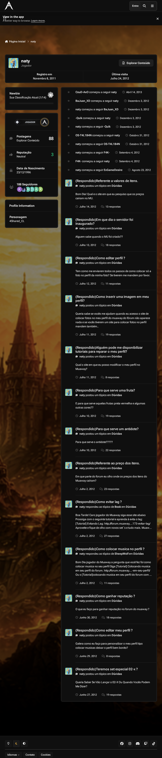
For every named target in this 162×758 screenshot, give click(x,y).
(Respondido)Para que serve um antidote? (106, 429)
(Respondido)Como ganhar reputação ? (105, 596)
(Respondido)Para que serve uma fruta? (105, 390)
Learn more (7, 19)
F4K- (107, 152)
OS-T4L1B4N (83, 135)
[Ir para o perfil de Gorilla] (23, 189)
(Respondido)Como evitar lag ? (98, 502)
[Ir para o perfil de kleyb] (19, 189)
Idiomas (12, 754)
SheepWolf (121, 553)
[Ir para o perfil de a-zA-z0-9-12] (36, 189)
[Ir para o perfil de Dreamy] (32, 189)
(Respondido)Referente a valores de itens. (106, 181)
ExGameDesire (113, 169)
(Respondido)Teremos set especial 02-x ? (106, 669)
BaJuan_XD (82, 100)
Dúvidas (117, 185)
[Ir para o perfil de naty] (68, 183)
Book (118, 506)
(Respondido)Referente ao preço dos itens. (107, 463)
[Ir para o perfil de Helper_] (27, 189)
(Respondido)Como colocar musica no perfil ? (109, 549)
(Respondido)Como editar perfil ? (100, 258)
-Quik (78, 118)
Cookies (46, 754)
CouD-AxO (82, 92)
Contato (30, 754)
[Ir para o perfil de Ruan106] (40, 189)
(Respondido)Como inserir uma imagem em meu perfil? (112, 299)
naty (114, 92)
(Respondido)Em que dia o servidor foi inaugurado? (104, 222)
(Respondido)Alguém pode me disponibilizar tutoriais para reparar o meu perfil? (109, 349)
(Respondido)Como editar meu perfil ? (104, 630)
